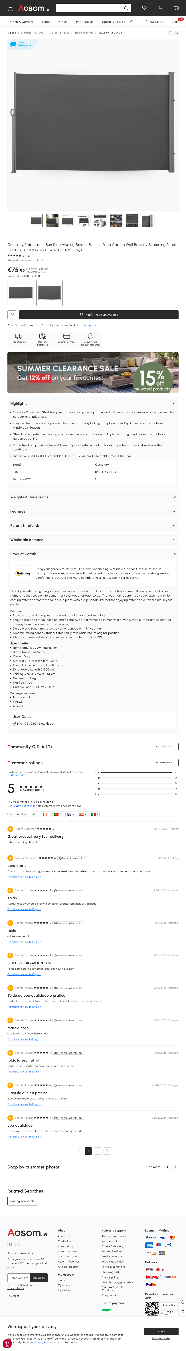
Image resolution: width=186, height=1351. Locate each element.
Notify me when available (101, 315)
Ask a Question (163, 746)
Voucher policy (111, 1241)
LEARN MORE (15, 775)
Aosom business (67, 1251)
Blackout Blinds (84, 32)
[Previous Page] (78, 1151)
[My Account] (160, 8)
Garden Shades (59, 32)
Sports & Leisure (113, 21)
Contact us (64, 1241)
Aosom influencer (68, 1261)
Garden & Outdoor (20, 21)
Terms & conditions (114, 1266)
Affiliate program (68, 1266)
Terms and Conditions (21, 1285)
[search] (126, 8)
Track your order (112, 1256)
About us (63, 1236)
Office (63, 21)
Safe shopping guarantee (117, 1282)
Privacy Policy (15, 1288)
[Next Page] (107, 1151)
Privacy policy (110, 1277)
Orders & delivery (112, 1246)
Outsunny (102, 464)
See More (153, 1167)
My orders (64, 1285)
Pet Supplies (84, 21)
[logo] (33, 8)
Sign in (62, 1280)
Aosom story (65, 1246)
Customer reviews (69, 1256)
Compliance (109, 1295)
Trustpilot (13, 1295)
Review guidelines (113, 1261)
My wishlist (64, 1290)
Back (13, 32)
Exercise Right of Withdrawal (112, 1289)
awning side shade (22, 1201)
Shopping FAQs (111, 1272)
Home (46, 21)
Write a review (164, 762)
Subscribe (39, 1277)
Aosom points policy (114, 1236)
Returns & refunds (113, 1251)
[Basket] (176, 8)
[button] (93, 403)
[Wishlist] (144, 8)
